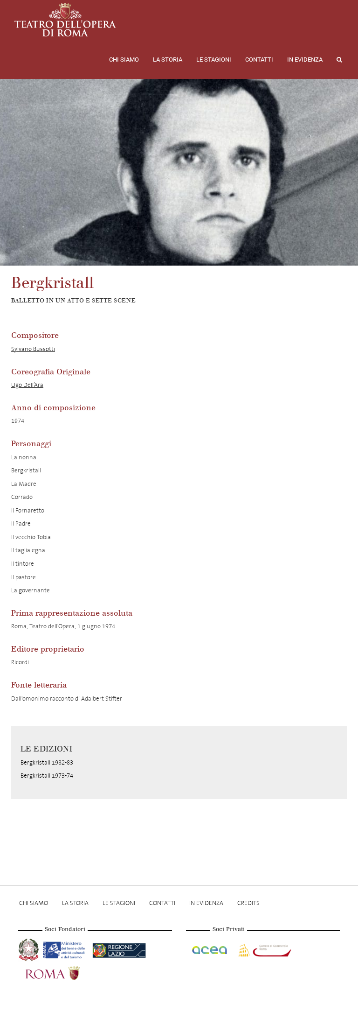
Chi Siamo (124, 59)
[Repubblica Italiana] (29, 949)
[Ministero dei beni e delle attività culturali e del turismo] (65, 949)
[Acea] (210, 949)
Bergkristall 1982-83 (47, 762)
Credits (248, 903)
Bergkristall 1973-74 (47, 775)
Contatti (259, 59)
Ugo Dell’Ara (27, 385)
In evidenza (305, 59)
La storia (167, 59)
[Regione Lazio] (119, 949)
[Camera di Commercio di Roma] (263, 949)
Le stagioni (213, 59)
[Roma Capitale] (64, 972)
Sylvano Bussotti (33, 349)
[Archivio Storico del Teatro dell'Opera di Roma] (65, 19)
